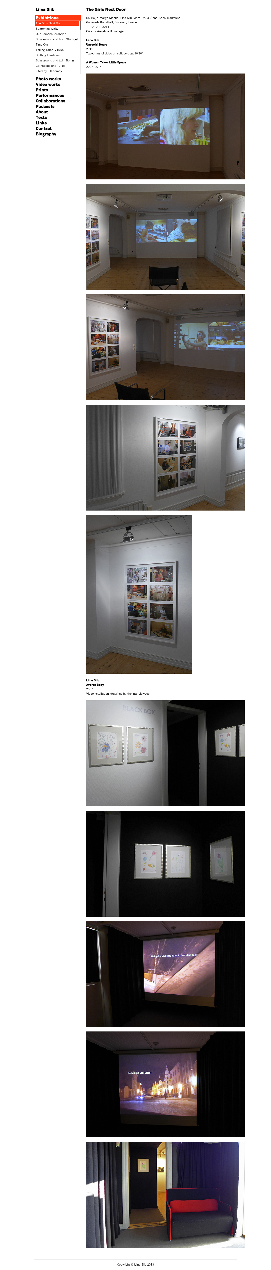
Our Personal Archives (51, 34)
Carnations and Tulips (50, 66)
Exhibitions (47, 17)
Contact (44, 128)
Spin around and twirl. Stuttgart (57, 39)
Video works (48, 84)
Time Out (42, 44)
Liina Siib (45, 9)
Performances (50, 95)
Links (41, 122)
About (42, 111)
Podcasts (45, 106)
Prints (42, 89)
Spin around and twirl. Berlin (55, 60)
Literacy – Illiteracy (49, 71)
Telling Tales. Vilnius (50, 50)
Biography (46, 133)
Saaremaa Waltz (47, 29)
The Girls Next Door (49, 23)
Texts (41, 117)
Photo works (48, 78)
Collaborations (50, 100)
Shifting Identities (47, 55)
